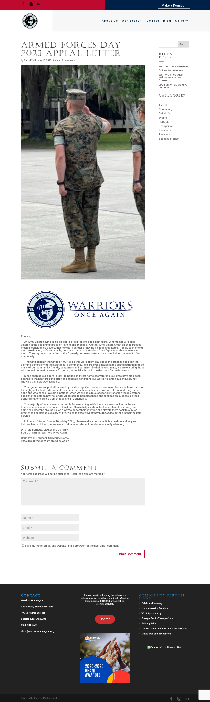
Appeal (56, 60)
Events (163, 117)
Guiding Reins (149, 623)
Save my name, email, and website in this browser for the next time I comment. (72, 545)
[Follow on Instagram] (31, 4)
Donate (153, 20)
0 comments (68, 60)
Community (166, 109)
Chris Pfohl (30, 60)
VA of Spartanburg (151, 613)
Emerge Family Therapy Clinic (157, 618)
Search (183, 44)
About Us (110, 20)
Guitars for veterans (171, 70)
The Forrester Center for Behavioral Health (164, 628)
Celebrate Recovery (151, 603)
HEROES (164, 121)
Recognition (166, 126)
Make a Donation (174, 5)
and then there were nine (173, 66)
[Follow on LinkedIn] (38, 4)
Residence (165, 130)
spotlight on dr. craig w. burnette (173, 86)
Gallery (181, 20)
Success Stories (169, 138)
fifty (161, 62)
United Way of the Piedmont (156, 633)
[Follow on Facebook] (23, 4)
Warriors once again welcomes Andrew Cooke (171, 77)
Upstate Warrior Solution (154, 608)
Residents (165, 134)
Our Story (131, 20)
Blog (167, 20)
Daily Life (164, 113)
